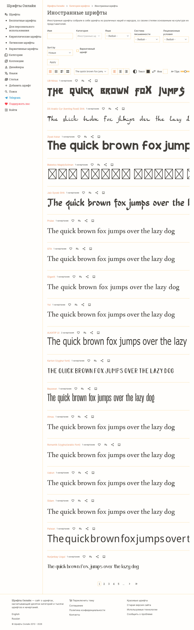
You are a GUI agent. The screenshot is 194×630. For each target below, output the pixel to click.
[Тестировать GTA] (90, 248)
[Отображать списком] (50, 71)
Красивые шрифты (137, 600)
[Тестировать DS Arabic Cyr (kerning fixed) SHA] (123, 108)
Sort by (51, 47)
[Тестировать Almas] (92, 416)
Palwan (51, 528)
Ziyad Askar (53, 136)
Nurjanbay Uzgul (56, 556)
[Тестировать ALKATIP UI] (98, 332)
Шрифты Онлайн (21, 5)
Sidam (50, 500)
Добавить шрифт (20, 85)
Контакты (74, 614)
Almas (50, 416)
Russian (16, 618)
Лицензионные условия (171, 32)
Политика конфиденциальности (87, 610)
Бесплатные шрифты (22, 20)
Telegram (14, 97)
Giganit (51, 276)
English (15, 614)
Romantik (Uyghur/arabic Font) (63, 444)
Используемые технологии (142, 609)
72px (176, 71)
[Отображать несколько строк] (62, 71)
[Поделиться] (89, 81)
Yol (49, 304)
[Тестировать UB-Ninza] (96, 80)
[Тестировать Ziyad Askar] (99, 136)
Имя (49, 30)
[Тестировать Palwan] (93, 528)
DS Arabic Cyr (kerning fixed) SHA (66, 108)
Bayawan (52, 388)
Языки (13, 73)
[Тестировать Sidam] (92, 500)
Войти (13, 110)
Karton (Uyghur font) (58, 360)
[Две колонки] (56, 71)
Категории (16, 55)
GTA (49, 248)
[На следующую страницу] (129, 584)
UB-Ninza (52, 80)
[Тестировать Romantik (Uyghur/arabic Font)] (119, 444)
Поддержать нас (19, 103)
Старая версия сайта (139, 605)
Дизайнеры (16, 67)
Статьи (13, 79)
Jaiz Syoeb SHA (56, 192)
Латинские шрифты (21, 42)
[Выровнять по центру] (120, 71)
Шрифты (14, 14)
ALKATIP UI (53, 332)
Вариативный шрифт (87, 50)
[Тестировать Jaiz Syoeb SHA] (103, 192)
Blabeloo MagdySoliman (60, 164)
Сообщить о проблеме (139, 614)
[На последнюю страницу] (136, 584)
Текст (141, 71)
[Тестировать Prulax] (92, 220)
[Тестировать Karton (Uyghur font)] (108, 360)
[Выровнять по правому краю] (126, 71)
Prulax (50, 220)
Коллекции (16, 61)
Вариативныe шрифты (23, 48)
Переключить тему (83, 600)
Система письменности (142, 32)
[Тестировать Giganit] (94, 276)
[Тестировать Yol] (89, 304)
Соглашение (76, 605)
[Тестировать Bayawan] (95, 388)
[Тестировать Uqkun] (93, 472)
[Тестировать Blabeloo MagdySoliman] (112, 164)
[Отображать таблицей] (68, 71)
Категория (82, 30)
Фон (159, 71)
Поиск (13, 91)
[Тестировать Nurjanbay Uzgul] (104, 556)
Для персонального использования (21, 28)
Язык (108, 30)
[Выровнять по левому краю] (115, 71)
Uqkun (50, 472)
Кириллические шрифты (25, 36)
